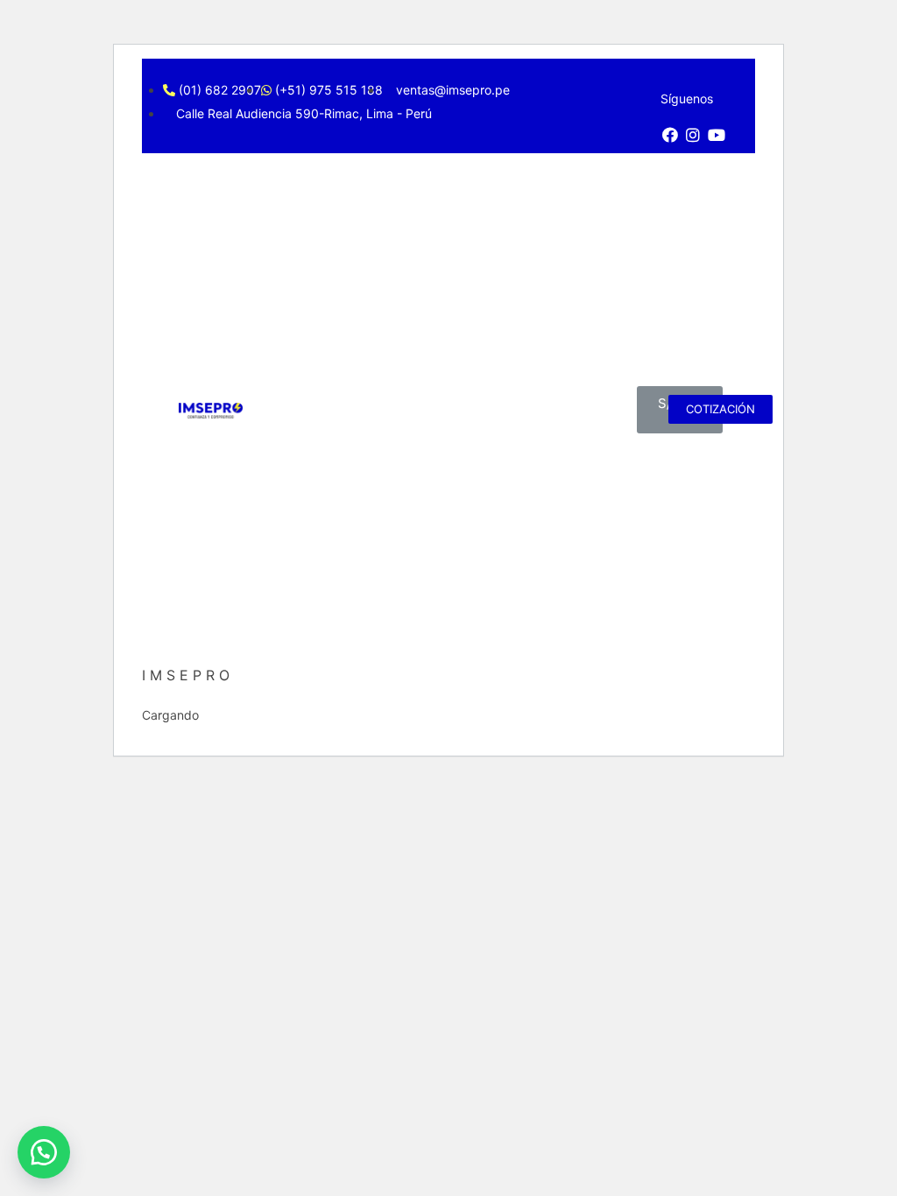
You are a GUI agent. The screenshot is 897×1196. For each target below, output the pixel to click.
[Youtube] (716, 134)
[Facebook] (670, 134)
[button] (44, 1152)
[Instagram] (693, 134)
